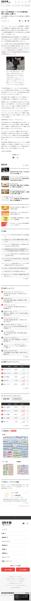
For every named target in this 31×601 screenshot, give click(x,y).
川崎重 (7, 414)
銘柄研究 (4, 537)
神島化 (7, 377)
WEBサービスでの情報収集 (18, 579)
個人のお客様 (8, 569)
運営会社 (12, 576)
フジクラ (8, 384)
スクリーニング (6, 541)
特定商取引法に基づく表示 (15, 583)
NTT (7, 380)
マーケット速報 (15, 5)
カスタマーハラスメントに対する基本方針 (15, 585)
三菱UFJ (8, 407)
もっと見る (25, 165)
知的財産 (21, 581)
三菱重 (7, 418)
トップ (2, 5)
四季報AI (4, 553)
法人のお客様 (22, 569)
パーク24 (8, 373)
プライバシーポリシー (12, 581)
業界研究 (4, 545)
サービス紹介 (18, 576)
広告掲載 (8, 579)
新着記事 (8, 5)
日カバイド (8, 369)
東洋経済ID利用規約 (15, 587)
